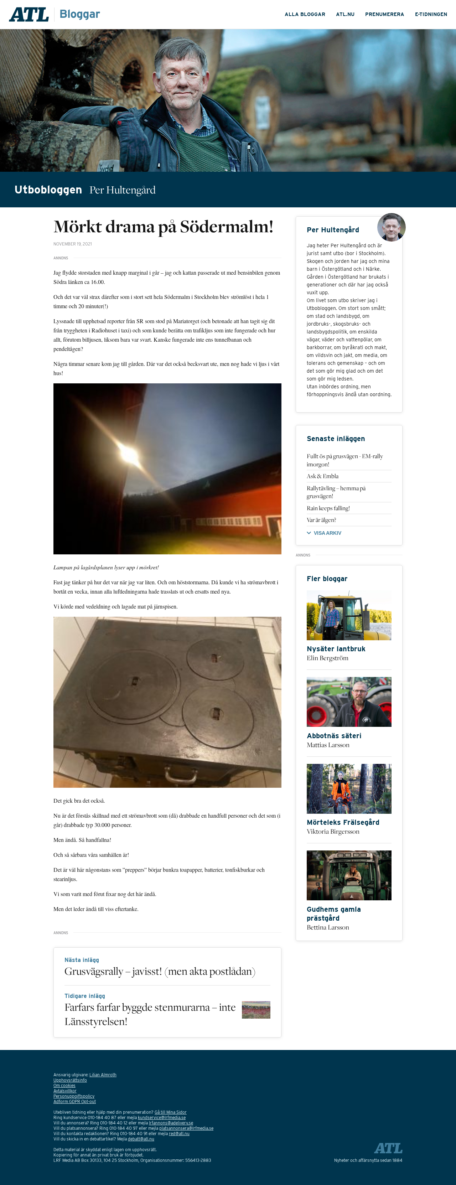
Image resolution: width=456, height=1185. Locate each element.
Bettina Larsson (328, 927)
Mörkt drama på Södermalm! (163, 226)
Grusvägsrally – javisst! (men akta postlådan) (160, 971)
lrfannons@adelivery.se (171, 1123)
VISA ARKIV (327, 533)
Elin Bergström (327, 657)
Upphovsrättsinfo (70, 1080)
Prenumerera (384, 14)
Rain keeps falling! (328, 508)
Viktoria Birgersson (333, 831)
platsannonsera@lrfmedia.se (186, 1128)
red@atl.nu (179, 1133)
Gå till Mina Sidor (171, 1112)
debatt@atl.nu (141, 1139)
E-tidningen (431, 14)
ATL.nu (345, 14)
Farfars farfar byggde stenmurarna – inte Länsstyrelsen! (150, 1014)
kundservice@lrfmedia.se (162, 1117)
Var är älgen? (321, 520)
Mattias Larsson (328, 744)
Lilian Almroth (102, 1074)
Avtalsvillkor (65, 1090)
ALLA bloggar (305, 14)
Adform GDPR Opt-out (74, 1101)
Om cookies (64, 1085)
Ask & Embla (322, 476)
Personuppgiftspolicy (73, 1096)
